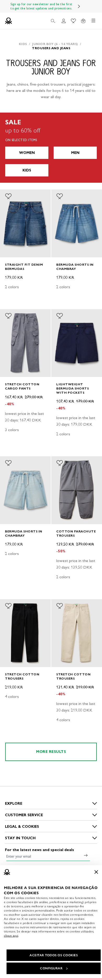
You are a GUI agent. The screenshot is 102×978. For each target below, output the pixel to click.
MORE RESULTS (51, 751)
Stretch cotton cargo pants (22, 386)
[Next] (79, 6)
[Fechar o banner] (96, 872)
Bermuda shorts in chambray (75, 267)
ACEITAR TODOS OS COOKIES (54, 955)
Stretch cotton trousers (22, 676)
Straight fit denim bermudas (24, 267)
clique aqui (11, 935)
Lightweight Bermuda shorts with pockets (72, 388)
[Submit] (86, 855)
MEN (75, 153)
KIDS (26, 170)
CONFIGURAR (51, 968)
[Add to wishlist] (8, 196)
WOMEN (27, 153)
